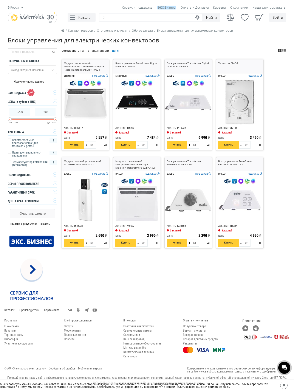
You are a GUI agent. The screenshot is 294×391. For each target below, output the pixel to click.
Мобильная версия (90, 368)
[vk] (70, 310)
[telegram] (86, 310)
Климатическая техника (138, 352)
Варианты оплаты (194, 330)
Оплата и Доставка (195, 7)
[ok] (78, 310)
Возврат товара (193, 335)
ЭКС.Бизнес (166, 7)
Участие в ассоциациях (18, 343)
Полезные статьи (75, 335)
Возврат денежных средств (200, 339)
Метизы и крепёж (134, 347)
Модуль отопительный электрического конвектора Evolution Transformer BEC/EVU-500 (135, 164)
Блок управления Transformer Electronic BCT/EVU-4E (235, 163)
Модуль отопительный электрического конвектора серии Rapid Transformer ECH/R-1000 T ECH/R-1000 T (84, 68)
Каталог (9, 310)
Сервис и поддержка (137, 7)
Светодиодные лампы (137, 330)
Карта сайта (51, 310)
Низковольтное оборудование (142, 343)
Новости (69, 339)
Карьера (219, 7)
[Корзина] (259, 17)
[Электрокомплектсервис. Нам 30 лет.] (32, 21)
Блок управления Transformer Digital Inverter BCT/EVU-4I (188, 65)
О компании (239, 7)
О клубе (69, 326)
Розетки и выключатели (138, 326)
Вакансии (10, 330)
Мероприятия (72, 330)
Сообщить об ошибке (62, 368)
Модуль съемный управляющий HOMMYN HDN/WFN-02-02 (82, 163)
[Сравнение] (230, 17)
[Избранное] (244, 17)
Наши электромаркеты (269, 7)
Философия (11, 339)
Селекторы (130, 356)
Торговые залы (13, 335)
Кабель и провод (134, 339)
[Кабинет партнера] (31, 269)
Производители (29, 310)
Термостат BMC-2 (228, 63)
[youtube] (95, 310)
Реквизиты (190, 343)
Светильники (131, 335)
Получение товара (194, 326)
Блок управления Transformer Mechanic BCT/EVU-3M (184, 163)
